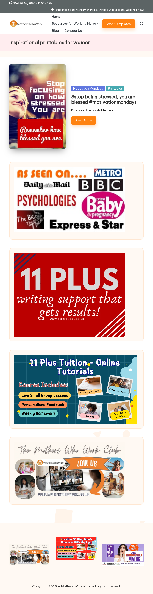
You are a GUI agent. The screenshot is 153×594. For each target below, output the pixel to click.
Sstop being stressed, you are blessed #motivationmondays (104, 99)
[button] (118, 23)
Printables (115, 88)
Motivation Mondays (88, 88)
